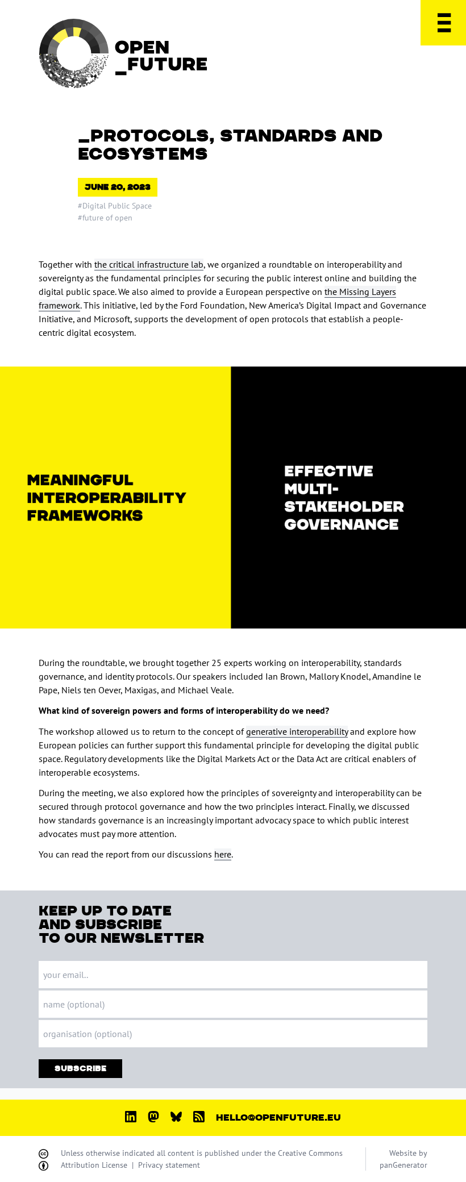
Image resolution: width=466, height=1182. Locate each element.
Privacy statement (169, 1165)
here (222, 854)
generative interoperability (297, 731)
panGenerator (403, 1165)
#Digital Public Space (115, 206)
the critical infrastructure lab (148, 264)
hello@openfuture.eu (278, 1117)
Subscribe (80, 1068)
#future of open (105, 218)
